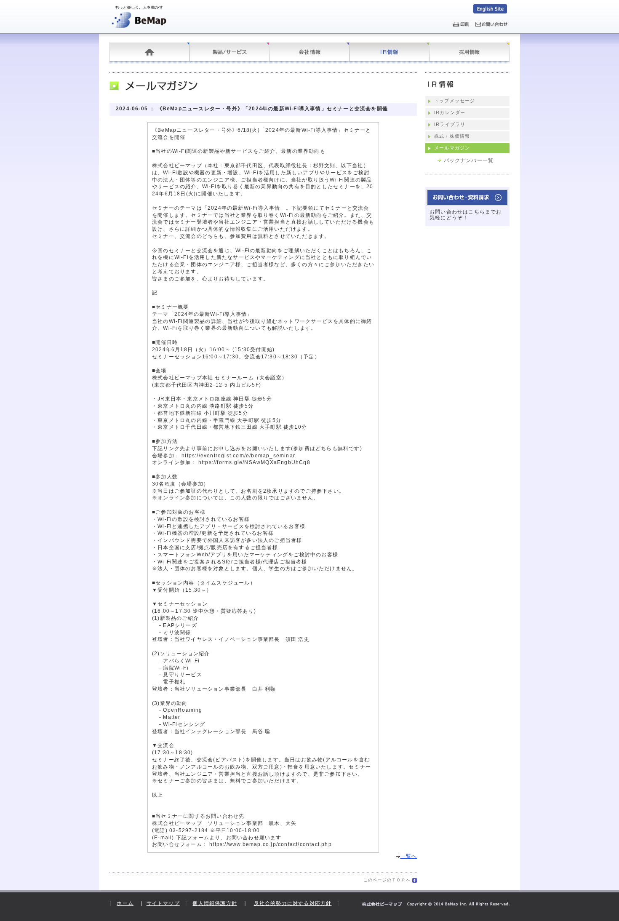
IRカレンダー (449, 112)
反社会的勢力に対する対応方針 (293, 903)
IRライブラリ (449, 124)
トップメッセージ (454, 100)
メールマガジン (452, 147)
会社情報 (309, 51)
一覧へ (408, 856)
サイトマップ (163, 903)
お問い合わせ (467, 197)
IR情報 (390, 51)
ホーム (149, 51)
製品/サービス (229, 51)
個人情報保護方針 (214, 903)
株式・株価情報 (452, 136)
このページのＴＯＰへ (387, 880)
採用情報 (470, 51)
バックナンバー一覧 (469, 160)
